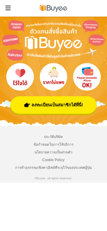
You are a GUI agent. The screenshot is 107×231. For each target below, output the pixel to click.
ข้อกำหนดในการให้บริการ (53, 144)
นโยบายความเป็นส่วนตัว (53, 152)
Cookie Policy (53, 160)
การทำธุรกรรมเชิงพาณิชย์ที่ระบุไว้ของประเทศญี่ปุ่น (53, 167)
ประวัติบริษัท (53, 137)
